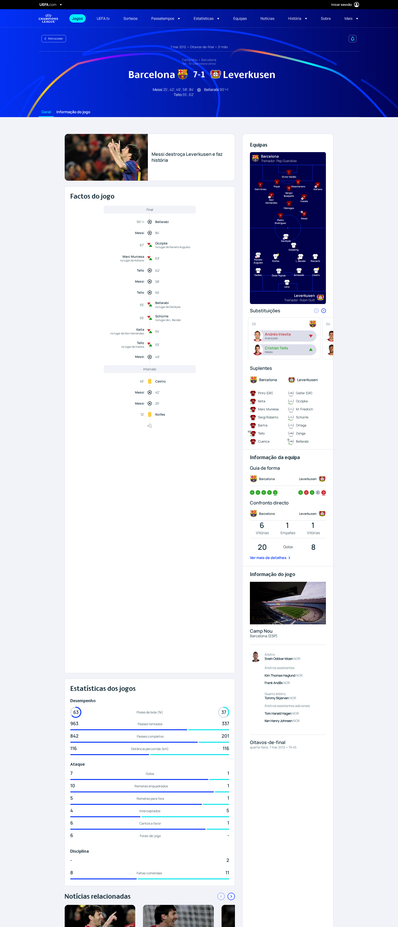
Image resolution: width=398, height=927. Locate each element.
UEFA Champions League (48, 18)
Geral (46, 112)
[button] (165, 18)
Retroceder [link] (55, 39)
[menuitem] (78, 18)
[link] (77, 18)
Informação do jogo (73, 112)
